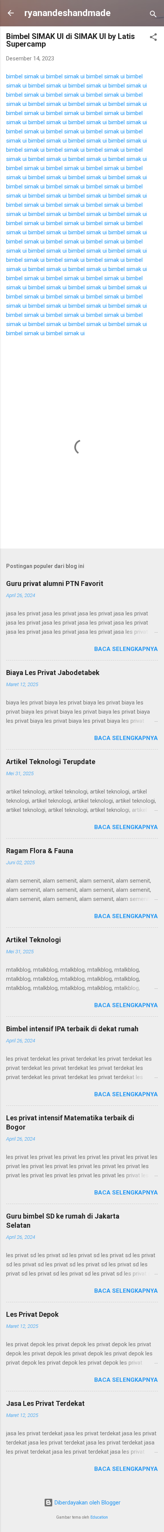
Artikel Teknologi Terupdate (50, 762)
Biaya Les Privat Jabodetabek (53, 673)
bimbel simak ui (25, 76)
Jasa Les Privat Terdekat (45, 1403)
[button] (153, 38)
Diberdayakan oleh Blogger (87, 1502)
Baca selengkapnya (126, 649)
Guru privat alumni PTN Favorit (54, 583)
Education (99, 1517)
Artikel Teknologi (33, 940)
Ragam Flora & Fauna (39, 851)
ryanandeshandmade (67, 13)
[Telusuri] (153, 15)
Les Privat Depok (32, 1314)
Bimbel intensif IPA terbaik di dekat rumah (72, 1029)
